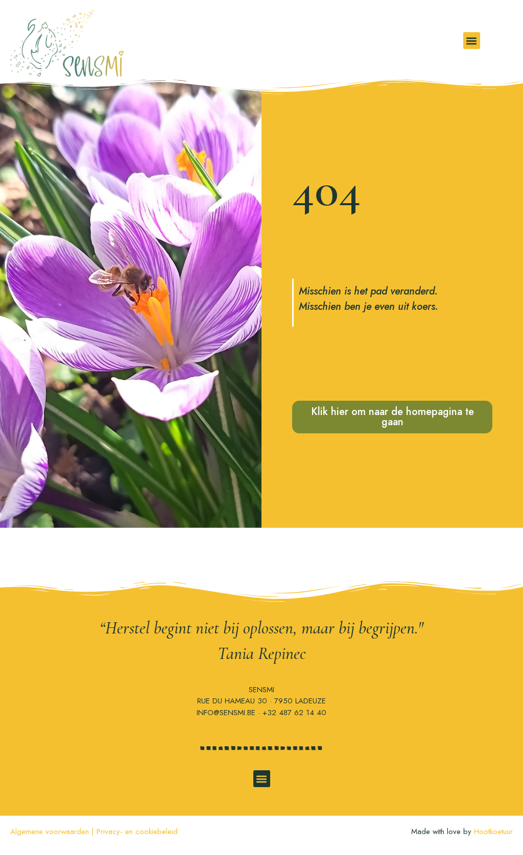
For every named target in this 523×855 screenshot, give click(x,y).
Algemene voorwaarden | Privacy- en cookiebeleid (94, 831)
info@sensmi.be (226, 712)
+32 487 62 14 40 (294, 712)
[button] (471, 40)
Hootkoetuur (493, 831)
